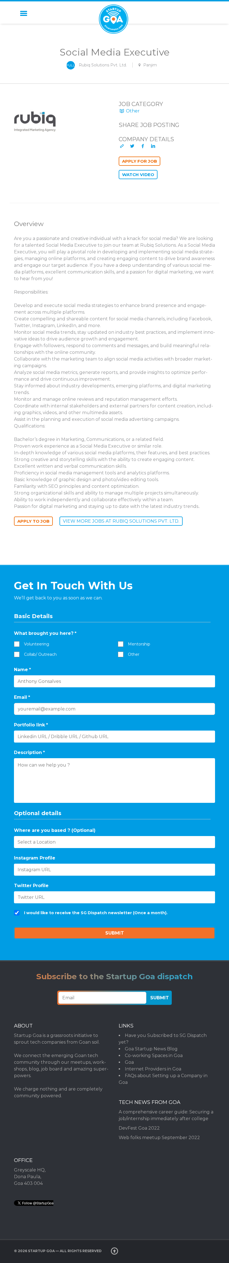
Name (22, 669)
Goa (129, 1062)
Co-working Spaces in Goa (154, 1055)
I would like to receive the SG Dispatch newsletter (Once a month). (96, 912)
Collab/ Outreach (40, 654)
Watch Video (138, 174)
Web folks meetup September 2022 (159, 1137)
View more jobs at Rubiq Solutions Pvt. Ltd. (121, 521)
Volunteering (36, 644)
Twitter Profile (31, 885)
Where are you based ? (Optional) (55, 830)
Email (22, 697)
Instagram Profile (34, 858)
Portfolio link (31, 724)
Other (132, 111)
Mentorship (139, 644)
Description (29, 752)
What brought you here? (45, 633)
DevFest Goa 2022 (139, 1128)
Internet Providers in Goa (153, 1069)
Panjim (150, 65)
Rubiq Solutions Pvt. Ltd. (103, 65)
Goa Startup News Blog (151, 1048)
